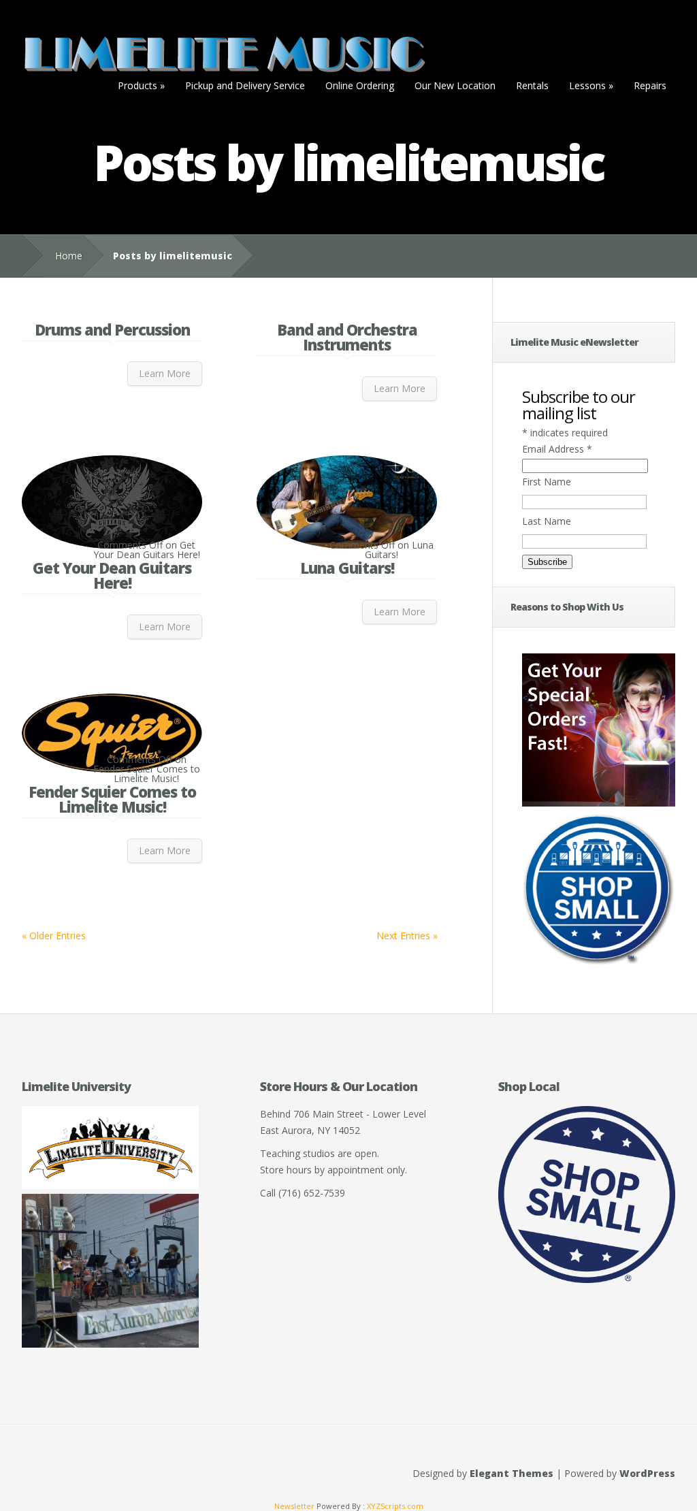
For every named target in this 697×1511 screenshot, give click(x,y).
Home (68, 255)
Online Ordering (359, 85)
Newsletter (294, 1506)
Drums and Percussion (112, 329)
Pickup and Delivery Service (245, 85)
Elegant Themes (511, 1473)
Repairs (650, 85)
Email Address (557, 448)
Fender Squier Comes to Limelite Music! (112, 799)
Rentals (532, 85)
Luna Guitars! (347, 567)
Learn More (165, 373)
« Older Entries (54, 935)
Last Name (546, 521)
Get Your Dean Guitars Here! (112, 575)
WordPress (647, 1473)
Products (141, 85)
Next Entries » (407, 935)
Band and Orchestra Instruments (347, 337)
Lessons (591, 85)
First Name (546, 481)
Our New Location (455, 85)
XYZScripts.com (395, 1506)
